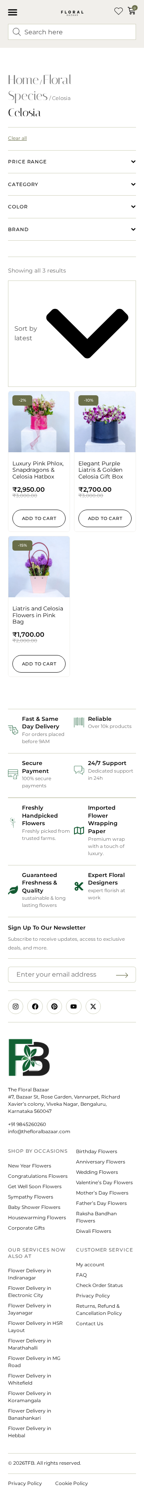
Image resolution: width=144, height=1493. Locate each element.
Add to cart (39, 518)
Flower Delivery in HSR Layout (35, 1326)
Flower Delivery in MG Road (34, 1361)
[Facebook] (34, 1006)
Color (18, 207)
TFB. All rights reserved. (53, 1463)
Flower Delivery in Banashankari (29, 1414)
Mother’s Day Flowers (102, 1193)
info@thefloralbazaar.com (39, 1131)
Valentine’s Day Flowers (104, 1182)
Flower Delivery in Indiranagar (29, 1274)
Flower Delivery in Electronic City (29, 1291)
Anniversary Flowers (100, 1162)
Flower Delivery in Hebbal (29, 1431)
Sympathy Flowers (30, 1197)
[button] (12, 12)
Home (23, 79)
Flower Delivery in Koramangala (29, 1396)
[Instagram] (15, 1006)
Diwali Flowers (93, 1231)
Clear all (17, 138)
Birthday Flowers (96, 1151)
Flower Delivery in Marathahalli (29, 1344)
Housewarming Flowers (37, 1217)
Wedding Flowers (97, 1172)
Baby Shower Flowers (34, 1207)
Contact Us (89, 1323)
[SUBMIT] (123, 975)
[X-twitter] (93, 1006)
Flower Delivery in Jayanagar (29, 1309)
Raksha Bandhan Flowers (96, 1217)
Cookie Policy (71, 1483)
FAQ (81, 1275)
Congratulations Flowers (38, 1176)
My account (90, 1264)
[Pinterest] (54, 1006)
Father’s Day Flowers (101, 1203)
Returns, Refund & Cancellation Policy (99, 1309)
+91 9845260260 (27, 1124)
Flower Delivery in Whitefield (29, 1379)
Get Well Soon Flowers (35, 1186)
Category (23, 184)
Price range (27, 162)
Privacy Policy (93, 1296)
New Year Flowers (29, 1166)
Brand (18, 229)
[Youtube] (73, 1006)
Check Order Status (99, 1285)
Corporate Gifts (26, 1228)
